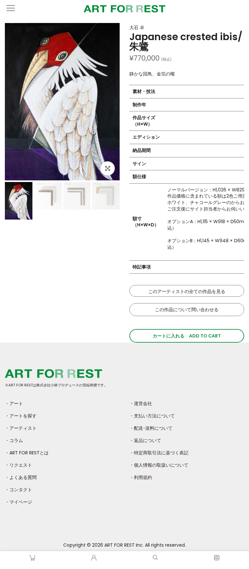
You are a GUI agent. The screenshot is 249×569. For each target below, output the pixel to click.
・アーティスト (21, 428)
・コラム (14, 440)
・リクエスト (18, 465)
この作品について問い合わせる (187, 309)
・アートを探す (21, 416)
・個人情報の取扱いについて (158, 465)
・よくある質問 (21, 477)
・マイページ (18, 502)
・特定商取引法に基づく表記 (158, 453)
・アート (14, 403)
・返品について (145, 440)
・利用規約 (140, 477)
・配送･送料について (150, 428)
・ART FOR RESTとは (27, 453)
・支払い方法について (152, 416)
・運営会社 (140, 403)
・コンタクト (18, 489)
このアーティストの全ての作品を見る (186, 291)
